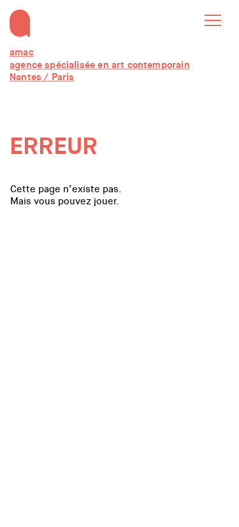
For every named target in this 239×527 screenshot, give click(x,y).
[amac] (20, 15)
